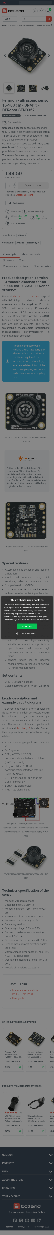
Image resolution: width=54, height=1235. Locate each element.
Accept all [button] (27, 626)
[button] (27, 633)
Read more (44, 620)
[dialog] (27, 617)
